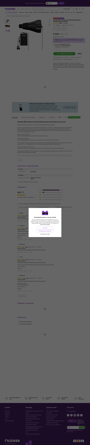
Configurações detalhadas (45, 231)
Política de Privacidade (45, 224)
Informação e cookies (45, 234)
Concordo (45, 228)
